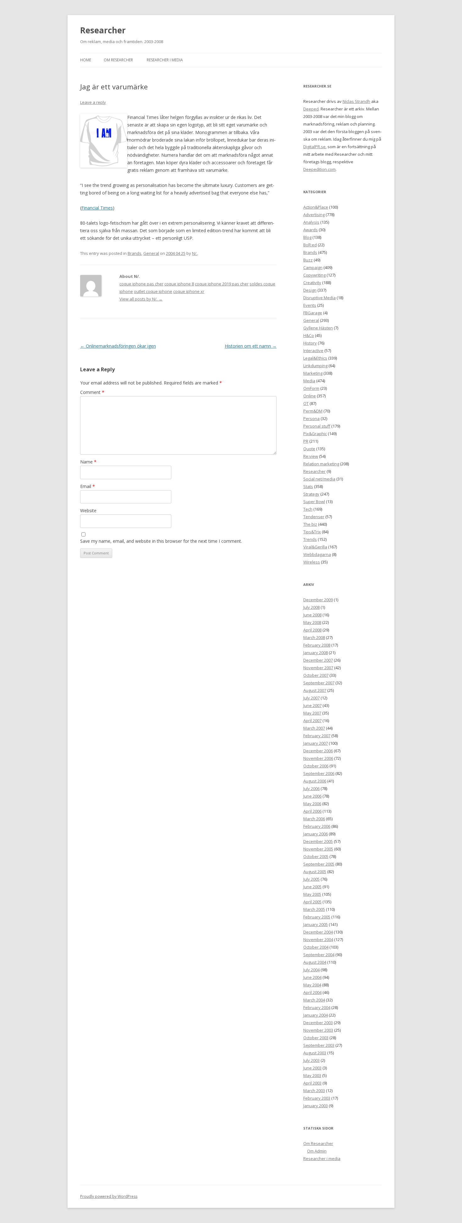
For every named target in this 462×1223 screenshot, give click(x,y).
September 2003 (318, 1045)
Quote (309, 449)
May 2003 (312, 1075)
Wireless (311, 562)
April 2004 (312, 992)
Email (87, 486)
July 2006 (311, 788)
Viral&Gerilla (315, 547)
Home (85, 60)
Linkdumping (315, 365)
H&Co (308, 335)
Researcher (103, 30)
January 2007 (315, 743)
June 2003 (312, 1068)
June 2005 (312, 886)
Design (309, 290)
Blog (307, 237)
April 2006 (312, 811)
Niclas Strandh (356, 101)
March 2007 (314, 728)
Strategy (311, 494)
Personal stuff (316, 426)
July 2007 (311, 698)
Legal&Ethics (315, 358)
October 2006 (315, 766)
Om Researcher (118, 60)
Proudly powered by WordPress (108, 1196)
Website (88, 510)
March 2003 (314, 1090)
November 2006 (318, 758)
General (151, 253)
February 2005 (316, 917)
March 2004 (314, 1000)
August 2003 (314, 1053)
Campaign (312, 267)
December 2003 (318, 1022)
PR (305, 441)
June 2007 (312, 705)
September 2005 (318, 864)
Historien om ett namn (251, 346)
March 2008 (314, 637)
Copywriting (314, 275)
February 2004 (316, 1007)
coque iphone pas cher (141, 284)
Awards (310, 230)
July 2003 (311, 1060)
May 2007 (312, 713)
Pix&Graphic (315, 433)
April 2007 (312, 720)
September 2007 (318, 683)
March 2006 (314, 819)
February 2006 (316, 826)
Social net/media (319, 479)
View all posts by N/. (140, 299)
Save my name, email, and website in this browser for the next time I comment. (161, 541)
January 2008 (315, 652)
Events (309, 305)
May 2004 (312, 985)
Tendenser (313, 516)
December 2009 (318, 600)
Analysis (311, 222)
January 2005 (315, 924)
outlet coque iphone (153, 291)
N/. (194, 253)
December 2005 (318, 841)
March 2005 (314, 909)
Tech (307, 509)
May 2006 (312, 803)
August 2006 (314, 781)
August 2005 (314, 871)
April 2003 (312, 1083)
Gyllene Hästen (318, 328)
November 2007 (318, 667)
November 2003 (318, 1030)
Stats (308, 486)
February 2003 (316, 1098)
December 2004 (318, 932)
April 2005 (312, 902)
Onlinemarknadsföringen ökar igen (118, 346)
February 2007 (316, 735)
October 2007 (315, 675)
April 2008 (312, 630)
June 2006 (312, 796)
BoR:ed (310, 245)
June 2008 (312, 615)
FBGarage (312, 313)
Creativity (312, 282)
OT (306, 403)
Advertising (314, 214)
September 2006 (318, 773)
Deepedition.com (319, 169)
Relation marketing (321, 464)
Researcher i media (165, 60)
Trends (310, 539)
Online (309, 396)
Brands (134, 253)
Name (88, 462)
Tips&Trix (312, 532)
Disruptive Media (319, 297)
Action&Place (315, 207)
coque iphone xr (188, 291)
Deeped (311, 109)
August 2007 (314, 690)
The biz (310, 524)
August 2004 (314, 962)
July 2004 (311, 970)
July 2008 (311, 607)
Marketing (312, 373)
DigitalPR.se (314, 146)
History (310, 343)
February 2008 (316, 645)
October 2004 (315, 947)
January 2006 (315, 834)
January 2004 (315, 1015)
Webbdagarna (317, 554)
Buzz (308, 260)
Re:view (310, 456)
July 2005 (311, 879)
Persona (311, 418)
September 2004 (318, 954)
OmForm (311, 388)
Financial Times (97, 208)
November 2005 (318, 849)
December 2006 (318, 751)
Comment (92, 392)
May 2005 (312, 894)
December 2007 (318, 660)
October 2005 (315, 856)
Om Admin (317, 1151)
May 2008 (312, 622)
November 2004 (318, 939)
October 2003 (315, 1038)
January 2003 (315, 1105)
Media (309, 381)
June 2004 (312, 977)
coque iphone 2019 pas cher (222, 284)
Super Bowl (314, 501)
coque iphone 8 (179, 284)
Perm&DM (312, 411)
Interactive (313, 350)
